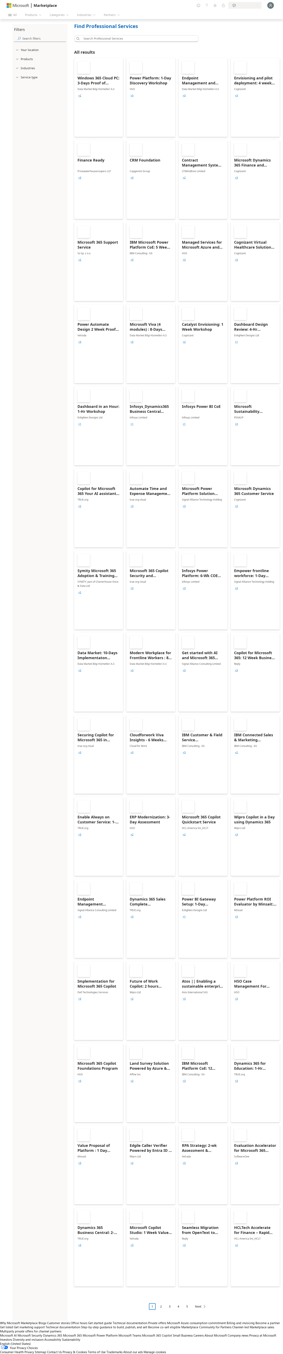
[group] (79, 95)
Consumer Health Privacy (17, 1352)
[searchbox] (44, 38)
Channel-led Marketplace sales (253, 1327)
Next (198, 1306)
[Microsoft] (18, 5)
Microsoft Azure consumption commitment (197, 1323)
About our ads (133, 1352)
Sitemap (40, 1352)
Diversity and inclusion (28, 1339)
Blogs (42, 1323)
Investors (6, 1339)
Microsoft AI (8, 1335)
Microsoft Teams (130, 1335)
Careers (199, 1335)
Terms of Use (97, 1352)
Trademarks (114, 1352)
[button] (77, 38)
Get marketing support (29, 1327)
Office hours (79, 1323)
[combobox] (137, 38)
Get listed (6, 1327)
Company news (238, 1335)
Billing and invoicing (241, 1323)
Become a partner (267, 1323)
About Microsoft (215, 1335)
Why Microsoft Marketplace (19, 1323)
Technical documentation (130, 1323)
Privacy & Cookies (75, 1352)
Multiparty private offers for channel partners (30, 1331)
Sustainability (71, 1339)
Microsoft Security (30, 1335)
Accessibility (52, 1339)
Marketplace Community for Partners (206, 1327)
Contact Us (54, 1352)
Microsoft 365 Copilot (157, 1335)
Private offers (157, 1323)
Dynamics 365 (52, 1335)
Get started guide (100, 1323)
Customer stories (58, 1323)
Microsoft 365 (72, 1335)
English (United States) (15, 1344)
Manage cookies (155, 1352)
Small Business (183, 1335)
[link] (98, 97)
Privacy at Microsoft (262, 1335)
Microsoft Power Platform (100, 1335)
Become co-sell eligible (164, 1327)
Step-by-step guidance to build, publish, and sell (114, 1327)
